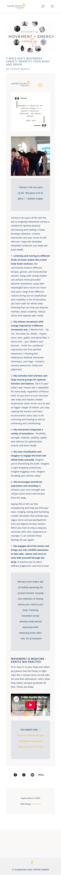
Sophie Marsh (20, 68)
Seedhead (36, 804)
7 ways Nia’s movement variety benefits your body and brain (28, 61)
